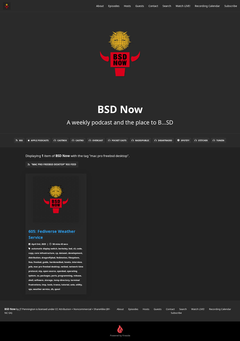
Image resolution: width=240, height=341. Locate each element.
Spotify (185, 140)
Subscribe (230, 6)
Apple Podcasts (40, 140)
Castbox (62, 140)
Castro (80, 140)
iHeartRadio (165, 140)
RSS (21, 140)
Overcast (97, 140)
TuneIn (220, 140)
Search (167, 6)
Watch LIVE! (183, 6)
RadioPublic (142, 140)
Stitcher (203, 140)
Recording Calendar (207, 6)
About (100, 6)
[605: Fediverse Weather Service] (56, 200)
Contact (153, 6)
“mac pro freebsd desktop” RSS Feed (53, 164)
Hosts (127, 6)
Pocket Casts (119, 140)
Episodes (113, 6)
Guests (139, 6)
